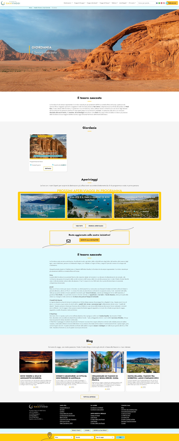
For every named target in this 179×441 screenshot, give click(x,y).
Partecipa (42, 215)
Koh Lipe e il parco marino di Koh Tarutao (90, 199)
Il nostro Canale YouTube (128, 419)
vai (120, 437)
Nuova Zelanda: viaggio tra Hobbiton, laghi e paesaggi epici (143, 377)
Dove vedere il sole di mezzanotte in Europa (30, 377)
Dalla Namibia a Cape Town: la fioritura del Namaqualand (136, 199)
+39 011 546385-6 (33, 412)
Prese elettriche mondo (66, 413)
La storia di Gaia (126, 413)
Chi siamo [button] (132, 3)
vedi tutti (79, 226)
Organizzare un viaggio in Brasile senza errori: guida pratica (105, 378)
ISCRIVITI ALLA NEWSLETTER (89, 240)
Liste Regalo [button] (122, 3)
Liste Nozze (94, 417)
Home (30, 8)
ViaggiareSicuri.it (65, 408)
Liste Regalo (94, 421)
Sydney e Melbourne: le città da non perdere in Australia (71, 377)
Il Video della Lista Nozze (98, 419)
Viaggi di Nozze (95, 415)
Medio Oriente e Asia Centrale (42, 8)
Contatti (123, 423)
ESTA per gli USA (65, 421)
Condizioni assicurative (97, 410)
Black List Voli (63, 417)
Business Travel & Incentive (128, 421)
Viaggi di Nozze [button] (104, 3)
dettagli (48, 168)
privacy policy (76, 430)
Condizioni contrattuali (97, 408)
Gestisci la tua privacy (100, 430)
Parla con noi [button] (172, 3)
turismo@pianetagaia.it (34, 414)
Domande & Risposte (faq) (128, 411)
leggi (36, 387)
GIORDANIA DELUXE (48, 153)
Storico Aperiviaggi (96, 226)
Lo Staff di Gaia (125, 415)
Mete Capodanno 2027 (66, 423)
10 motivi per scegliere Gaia (129, 410)
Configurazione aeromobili (67, 415)
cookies (87, 430)
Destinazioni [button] (68, 3)
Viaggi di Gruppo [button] (79, 3)
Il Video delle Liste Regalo (98, 423)
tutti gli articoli (89, 397)
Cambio (62, 411)
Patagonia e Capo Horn (43, 197)
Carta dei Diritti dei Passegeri (68, 419)
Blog (122, 408)
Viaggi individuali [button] (92, 3)
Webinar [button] (114, 3)
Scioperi (62, 410)
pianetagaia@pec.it (33, 415)
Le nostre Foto (125, 417)
